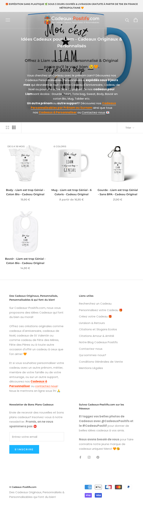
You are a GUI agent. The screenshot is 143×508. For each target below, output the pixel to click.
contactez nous (46, 386)
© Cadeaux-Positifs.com (22, 487)
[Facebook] (80, 457)
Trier (128, 127)
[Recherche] (127, 20)
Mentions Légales (91, 368)
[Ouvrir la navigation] (8, 20)
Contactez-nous (93, 112)
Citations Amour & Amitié (96, 336)
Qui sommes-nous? (92, 355)
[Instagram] (89, 457)
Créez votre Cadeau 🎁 (95, 316)
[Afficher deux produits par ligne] (7, 127)
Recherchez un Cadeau (95, 303)
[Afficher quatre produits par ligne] (13, 127)
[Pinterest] (97, 457)
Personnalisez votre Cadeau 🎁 (101, 310)
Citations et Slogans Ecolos (98, 329)
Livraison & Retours (92, 323)
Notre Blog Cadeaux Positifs (98, 342)
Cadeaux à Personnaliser (58, 112)
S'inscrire (24, 449)
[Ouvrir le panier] (135, 20)
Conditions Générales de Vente (101, 362)
